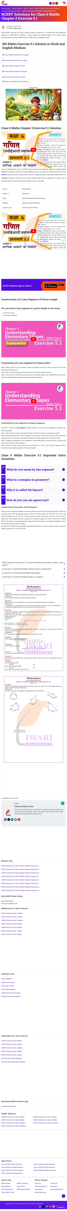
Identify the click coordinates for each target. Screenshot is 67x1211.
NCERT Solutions (22, 1183)
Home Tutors (21, 1186)
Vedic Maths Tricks (7, 986)
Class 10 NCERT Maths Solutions (44, 1167)
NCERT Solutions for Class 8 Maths (12, 1120)
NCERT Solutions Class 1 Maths (11, 1055)
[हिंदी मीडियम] (50, 3)
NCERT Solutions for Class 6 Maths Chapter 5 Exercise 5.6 (20, 880)
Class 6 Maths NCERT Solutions (15, 77)
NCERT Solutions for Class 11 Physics (46, 1123)
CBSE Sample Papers (23, 1189)
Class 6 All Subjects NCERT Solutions (17, 81)
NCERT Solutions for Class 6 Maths (12, 1117)
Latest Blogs (39, 1189)
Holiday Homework (56, 1189)
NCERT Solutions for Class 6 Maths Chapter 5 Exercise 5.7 (20, 883)
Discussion (53, 1186)
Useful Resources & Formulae (11, 993)
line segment (21, 428)
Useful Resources (40, 1192)
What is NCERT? (6, 979)
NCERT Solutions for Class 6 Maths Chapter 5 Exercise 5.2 (20, 866)
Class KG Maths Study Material (11, 1058)
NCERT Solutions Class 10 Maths (12, 920)
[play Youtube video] (33, 150)
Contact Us (53, 1183)
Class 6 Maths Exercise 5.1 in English (17, 55)
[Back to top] (63, 1196)
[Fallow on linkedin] (12, 819)
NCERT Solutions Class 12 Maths (12, 913)
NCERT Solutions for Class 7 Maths (45, 1117)
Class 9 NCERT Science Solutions (44, 1164)
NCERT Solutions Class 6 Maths (11, 934)
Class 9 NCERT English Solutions (12, 1167)
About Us (38, 1183)
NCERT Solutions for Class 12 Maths (13, 1123)
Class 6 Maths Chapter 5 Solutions (16, 71)
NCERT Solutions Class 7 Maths (11, 931)
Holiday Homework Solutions (11, 996)
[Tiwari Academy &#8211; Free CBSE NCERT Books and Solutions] (4, 3)
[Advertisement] (33, 263)
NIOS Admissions (7, 1189)
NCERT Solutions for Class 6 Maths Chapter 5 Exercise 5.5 (20, 876)
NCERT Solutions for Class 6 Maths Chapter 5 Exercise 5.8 (20, 887)
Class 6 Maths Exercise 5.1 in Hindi (16, 60)
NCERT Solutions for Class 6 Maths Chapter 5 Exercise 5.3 (20, 869)
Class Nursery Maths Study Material (13, 1062)
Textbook (4, 178)
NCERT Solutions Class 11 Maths (12, 917)
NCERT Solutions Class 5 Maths (11, 1041)
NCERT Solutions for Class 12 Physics (13, 1126)
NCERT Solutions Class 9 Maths (11, 924)
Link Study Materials (8, 989)
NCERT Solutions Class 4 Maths (11, 1044)
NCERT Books (5, 1183)
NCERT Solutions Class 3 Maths (11, 1048)
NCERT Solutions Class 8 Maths (11, 927)
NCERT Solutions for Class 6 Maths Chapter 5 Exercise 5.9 (20, 890)
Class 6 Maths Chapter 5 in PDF (15, 66)
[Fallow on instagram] (15, 819)
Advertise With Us (41, 1186)
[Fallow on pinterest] (19, 819)
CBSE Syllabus (6, 1186)
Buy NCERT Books (7, 901)
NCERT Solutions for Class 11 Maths (45, 1120)
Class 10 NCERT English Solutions (45, 1170)
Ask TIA (60, 1207)
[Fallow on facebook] (5, 819)
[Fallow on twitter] (8, 819)
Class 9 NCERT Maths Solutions (11, 1164)
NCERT (3, 175)
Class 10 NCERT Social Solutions (11, 1173)
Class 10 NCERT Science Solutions (12, 1170)
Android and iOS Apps (8, 1106)
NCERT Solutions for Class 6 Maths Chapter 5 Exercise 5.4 (20, 873)
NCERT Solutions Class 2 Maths (11, 1051)
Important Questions (8, 982)
